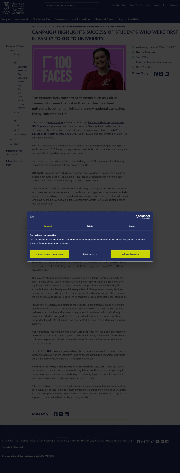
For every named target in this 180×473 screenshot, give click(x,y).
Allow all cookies (130, 254)
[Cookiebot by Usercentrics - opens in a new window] (138, 217)
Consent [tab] (48, 226)
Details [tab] (90, 226)
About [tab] (132, 226)
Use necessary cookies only (49, 254)
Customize (88, 254)
